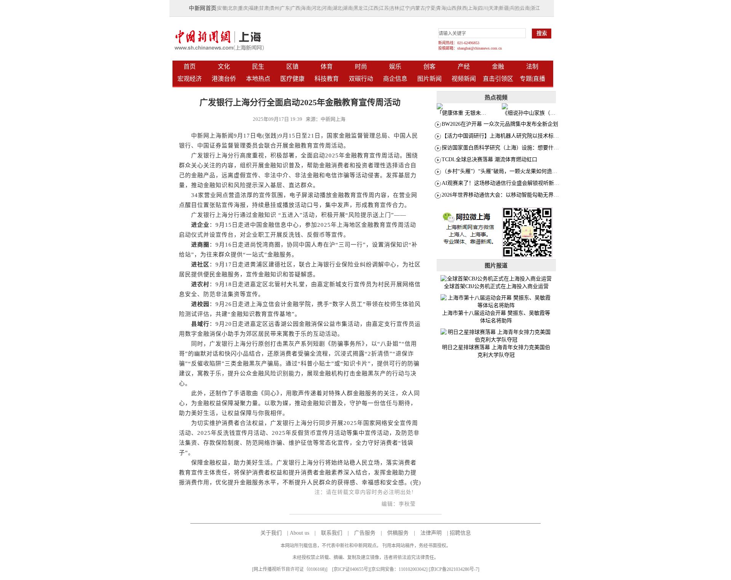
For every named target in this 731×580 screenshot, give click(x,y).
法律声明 (431, 533)
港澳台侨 (224, 78)
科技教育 (326, 78)
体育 (327, 66)
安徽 (222, 8)
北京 (233, 8)
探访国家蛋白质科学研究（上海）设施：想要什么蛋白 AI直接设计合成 (525, 148)
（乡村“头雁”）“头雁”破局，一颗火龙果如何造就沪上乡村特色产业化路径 (529, 171)
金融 (498, 66)
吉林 (394, 8)
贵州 (274, 8)
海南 (306, 8)
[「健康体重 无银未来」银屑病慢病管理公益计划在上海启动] (464, 106)
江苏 (384, 8)
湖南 (348, 8)
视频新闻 (464, 78)
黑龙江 (361, 8)
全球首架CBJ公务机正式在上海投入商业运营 (496, 286)
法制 (532, 66)
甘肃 (264, 8)
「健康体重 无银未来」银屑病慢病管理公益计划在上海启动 (463, 113)
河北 (316, 8)
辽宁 (405, 8)
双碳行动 (361, 78)
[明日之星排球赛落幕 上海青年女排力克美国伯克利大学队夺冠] (496, 336)
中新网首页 (203, 8)
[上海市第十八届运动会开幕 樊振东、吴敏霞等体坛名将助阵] (496, 301)
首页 (190, 66)
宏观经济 (189, 78)
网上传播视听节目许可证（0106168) (290, 569)
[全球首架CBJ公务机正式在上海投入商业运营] (496, 279)
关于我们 (271, 533)
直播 (539, 78)
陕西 (462, 8)
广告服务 (364, 533)
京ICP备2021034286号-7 (454, 569)
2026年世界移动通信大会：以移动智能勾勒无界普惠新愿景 (511, 195)
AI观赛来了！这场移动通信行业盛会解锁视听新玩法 (503, 183)
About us (299, 533)
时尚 (361, 66)
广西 (295, 8)
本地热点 (258, 78)
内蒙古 (418, 8)
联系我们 (331, 533)
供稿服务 (398, 533)
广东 (285, 8)
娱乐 (395, 66)
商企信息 (395, 78)
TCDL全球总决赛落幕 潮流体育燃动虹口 (489, 159)
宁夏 (431, 8)
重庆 (243, 8)
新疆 (504, 8)
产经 (464, 66)
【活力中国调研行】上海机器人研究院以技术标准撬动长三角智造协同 (524, 136)
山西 (451, 8)
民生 (258, 66)
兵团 (514, 8)
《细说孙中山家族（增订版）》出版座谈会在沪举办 (528, 113)
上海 (472, 8)
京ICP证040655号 (351, 569)
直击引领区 (498, 78)
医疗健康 (292, 78)
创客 (429, 66)
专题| (526, 78)
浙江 (535, 8)
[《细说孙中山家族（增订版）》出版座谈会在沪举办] (529, 106)
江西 (373, 8)
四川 (483, 8)
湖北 (337, 8)
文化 (224, 66)
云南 (525, 8)
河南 (327, 8)
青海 (441, 8)
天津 (493, 8)
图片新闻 (429, 78)
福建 (254, 8)
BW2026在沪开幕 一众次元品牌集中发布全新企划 (500, 124)
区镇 (292, 66)
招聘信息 (460, 533)
